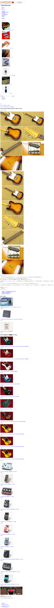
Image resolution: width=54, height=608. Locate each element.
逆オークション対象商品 (10, 106)
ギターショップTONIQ (5, 604)
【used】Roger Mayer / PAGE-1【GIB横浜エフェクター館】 (8, 471)
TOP (1, 105)
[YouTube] (2, 601)
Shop (3, 16)
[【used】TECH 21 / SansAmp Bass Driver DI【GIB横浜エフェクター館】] (6, 570)
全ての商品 (8, 105)
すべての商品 (4, 105)
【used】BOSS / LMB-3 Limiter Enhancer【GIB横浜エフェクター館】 (9, 584)
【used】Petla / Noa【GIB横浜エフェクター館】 (7, 546)
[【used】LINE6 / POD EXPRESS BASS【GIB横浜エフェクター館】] (6, 507)
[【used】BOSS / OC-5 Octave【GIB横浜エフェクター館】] (6, 520)
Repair (3, 11)
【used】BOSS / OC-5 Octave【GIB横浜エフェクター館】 (8, 521)
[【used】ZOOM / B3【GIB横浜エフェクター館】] (6, 495)
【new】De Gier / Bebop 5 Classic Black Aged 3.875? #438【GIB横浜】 (9, 396)
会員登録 (3, 18)
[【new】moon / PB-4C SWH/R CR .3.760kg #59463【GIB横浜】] (6, 369)
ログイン (3, 17)
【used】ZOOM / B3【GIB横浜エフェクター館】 (7, 496)
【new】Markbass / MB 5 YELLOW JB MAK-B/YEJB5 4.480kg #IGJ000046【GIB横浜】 (12, 446)
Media (4, 15)
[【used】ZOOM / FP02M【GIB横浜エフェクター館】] (6, 482)
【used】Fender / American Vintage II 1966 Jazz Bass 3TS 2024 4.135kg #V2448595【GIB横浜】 (13, 421)
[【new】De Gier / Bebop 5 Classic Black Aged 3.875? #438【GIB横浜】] (6, 394)
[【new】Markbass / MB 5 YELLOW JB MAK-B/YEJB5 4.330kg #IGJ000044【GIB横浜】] (6, 457)
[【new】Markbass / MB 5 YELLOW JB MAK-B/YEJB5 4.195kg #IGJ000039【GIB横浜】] (6, 432)
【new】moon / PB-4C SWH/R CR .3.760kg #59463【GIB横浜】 (9, 371)
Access (5, 13)
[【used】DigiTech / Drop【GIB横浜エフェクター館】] (6, 532)
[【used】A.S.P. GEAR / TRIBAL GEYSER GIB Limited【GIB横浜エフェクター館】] (6, 557)
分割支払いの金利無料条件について (7, 292)
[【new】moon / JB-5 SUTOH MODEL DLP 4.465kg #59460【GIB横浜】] (6, 382)
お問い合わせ (4, 603)
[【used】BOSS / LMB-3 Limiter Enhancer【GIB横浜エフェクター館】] (6, 582)
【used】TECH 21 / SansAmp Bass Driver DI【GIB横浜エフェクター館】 (10, 571)
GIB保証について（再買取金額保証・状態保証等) (9, 291)
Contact (5, 14)
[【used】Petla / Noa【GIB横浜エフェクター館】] (6, 545)
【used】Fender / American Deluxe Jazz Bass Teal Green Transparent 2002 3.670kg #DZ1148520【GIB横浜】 (14, 346)
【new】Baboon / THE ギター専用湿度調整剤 (6, 331)
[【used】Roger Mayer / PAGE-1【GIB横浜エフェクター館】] (6, 470)
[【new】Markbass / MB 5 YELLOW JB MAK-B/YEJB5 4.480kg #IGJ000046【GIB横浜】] (6, 445)
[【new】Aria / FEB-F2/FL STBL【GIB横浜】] (6, 407)
